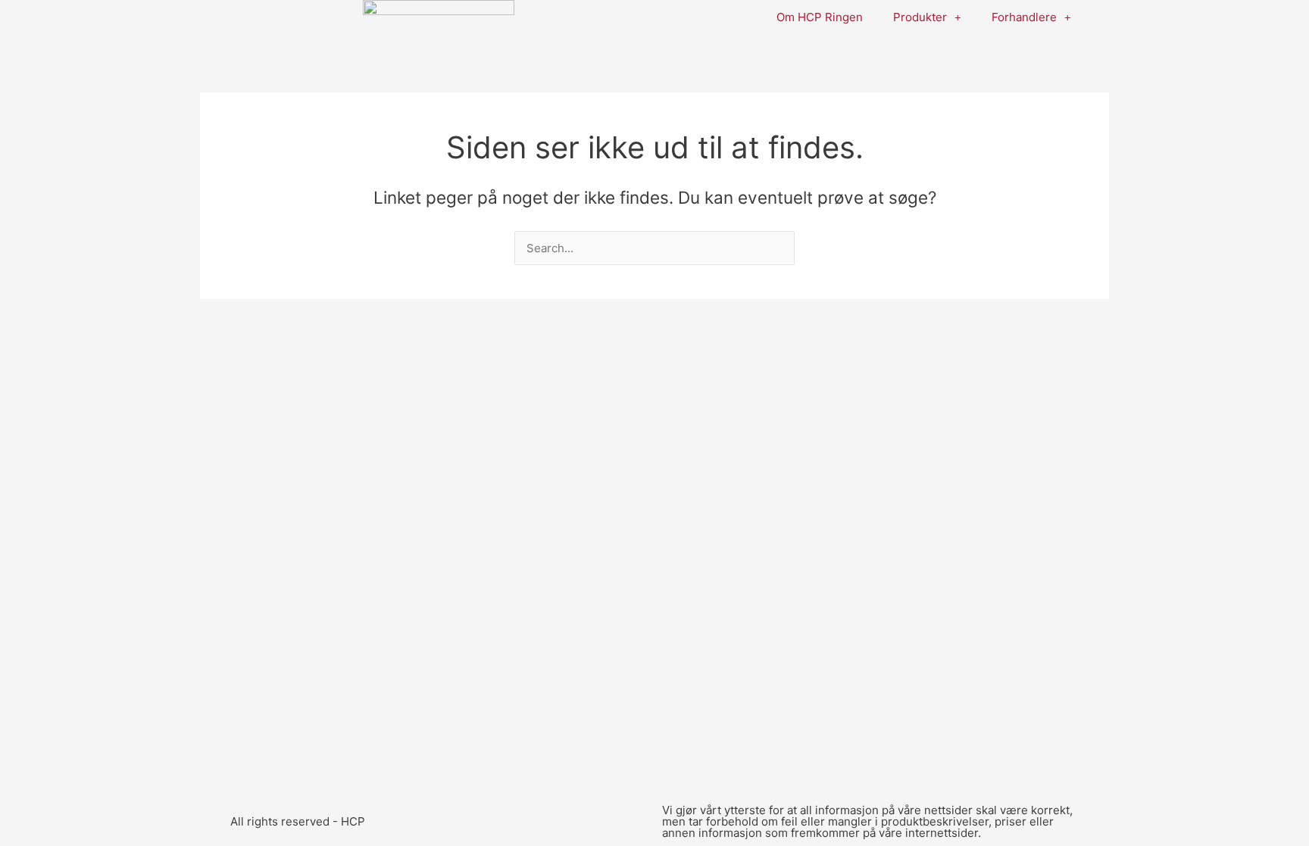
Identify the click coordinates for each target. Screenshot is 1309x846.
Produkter (920, 17)
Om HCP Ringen (819, 17)
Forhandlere (1024, 17)
